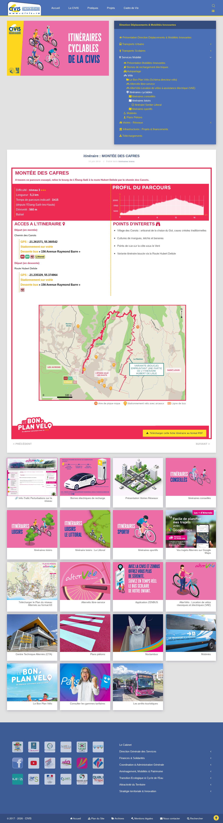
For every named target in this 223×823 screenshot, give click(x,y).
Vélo (130, 75)
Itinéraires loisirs (141, 100)
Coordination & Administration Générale (141, 764)
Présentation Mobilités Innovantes (145, 62)
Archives (119, 818)
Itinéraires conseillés (143, 96)
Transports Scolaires (133, 50)
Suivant (202, 443)
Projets (111, 8)
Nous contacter (171, 818)
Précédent (23, 443)
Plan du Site (97, 818)
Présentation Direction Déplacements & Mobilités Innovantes (156, 37)
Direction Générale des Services (137, 751)
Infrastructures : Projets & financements (145, 129)
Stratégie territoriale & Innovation (137, 791)
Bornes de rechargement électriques (147, 67)
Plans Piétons (134, 117)
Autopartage (134, 71)
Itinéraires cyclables (140, 92)
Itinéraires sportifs (142, 108)
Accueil (55, 8)
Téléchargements (132, 135)
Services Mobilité (131, 57)
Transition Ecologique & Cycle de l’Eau (141, 777)
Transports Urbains (133, 44)
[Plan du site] (211, 10)
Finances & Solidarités (132, 758)
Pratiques (92, 8)
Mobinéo (131, 113)
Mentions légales (143, 818)
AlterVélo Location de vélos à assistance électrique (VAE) (162, 88)
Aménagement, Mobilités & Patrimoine (141, 771)
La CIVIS (73, 8)
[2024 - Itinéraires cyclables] (58, 47)
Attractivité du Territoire (132, 784)
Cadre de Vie (131, 8)
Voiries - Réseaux (132, 122)
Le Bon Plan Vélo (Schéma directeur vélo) (153, 79)
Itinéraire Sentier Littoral (148, 104)
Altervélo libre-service (142, 83)
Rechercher (196, 818)
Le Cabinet (125, 744)
